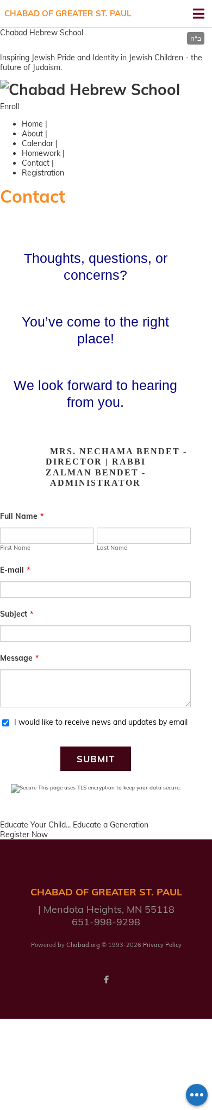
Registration (43, 173)
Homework (41, 153)
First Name (15, 547)
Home (32, 124)
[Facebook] (106, 979)
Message (19, 658)
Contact (35, 163)
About (32, 134)
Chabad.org (83, 945)
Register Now (24, 834)
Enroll (9, 106)
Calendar (37, 143)
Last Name (112, 547)
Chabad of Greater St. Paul (67, 13)
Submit (96, 758)
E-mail (15, 570)
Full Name (21, 516)
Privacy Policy (162, 945)
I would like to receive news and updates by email (101, 722)
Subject (16, 614)
